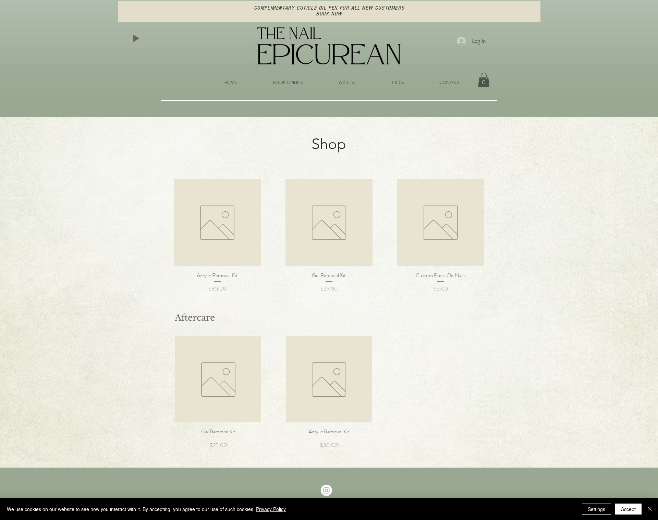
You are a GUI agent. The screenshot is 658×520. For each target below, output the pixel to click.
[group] (329, 393)
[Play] (136, 38)
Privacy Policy (271, 509)
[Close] (650, 509)
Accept (628, 509)
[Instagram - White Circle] (326, 490)
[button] (484, 80)
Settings (596, 509)
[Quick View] (217, 222)
